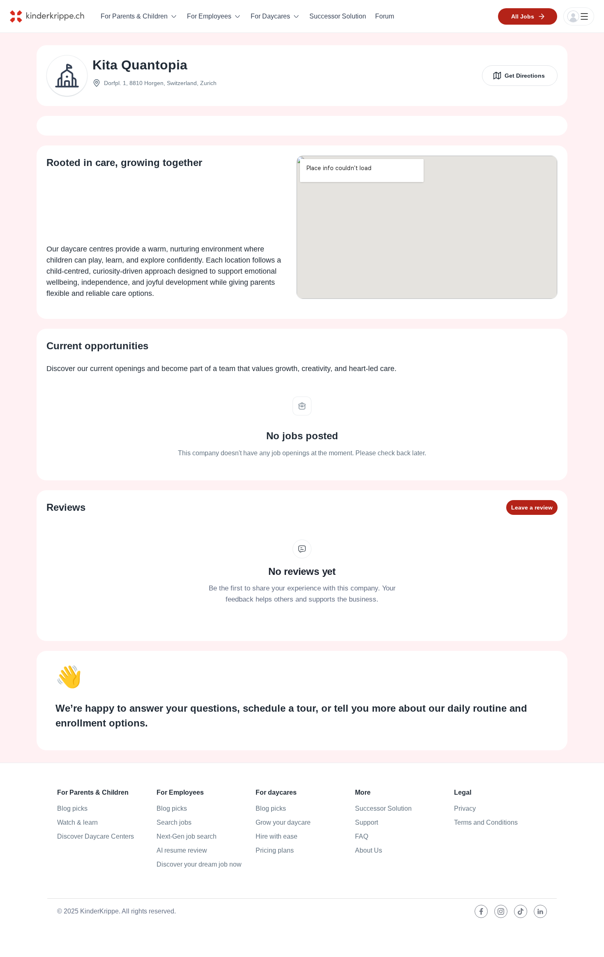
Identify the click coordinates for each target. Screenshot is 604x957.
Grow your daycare (283, 822)
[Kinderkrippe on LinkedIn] (540, 911)
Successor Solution (337, 16)
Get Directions (525, 75)
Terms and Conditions (486, 822)
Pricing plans (275, 850)
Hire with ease (276, 836)
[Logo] (53, 16)
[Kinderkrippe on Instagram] (500, 911)
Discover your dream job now (199, 864)
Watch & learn (77, 822)
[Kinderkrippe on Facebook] (481, 911)
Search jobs (174, 822)
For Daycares (270, 16)
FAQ (361, 836)
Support (366, 822)
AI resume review (182, 850)
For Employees (209, 16)
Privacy (465, 808)
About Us (368, 850)
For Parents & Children (134, 16)
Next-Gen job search (187, 836)
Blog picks (72, 808)
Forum (384, 16)
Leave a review (532, 507)
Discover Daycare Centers (95, 836)
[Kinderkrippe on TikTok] (520, 911)
